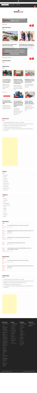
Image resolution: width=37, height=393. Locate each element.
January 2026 (5, 201)
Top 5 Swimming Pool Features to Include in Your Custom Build (7, 101)
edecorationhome (32, 391)
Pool (4, 231)
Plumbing (16, 116)
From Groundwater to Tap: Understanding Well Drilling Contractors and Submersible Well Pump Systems (18, 124)
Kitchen (27, 116)
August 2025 (5, 209)
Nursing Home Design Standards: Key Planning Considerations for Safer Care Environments (18, 301)
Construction (5, 220)
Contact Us (30, 345)
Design (16, 94)
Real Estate (5, 59)
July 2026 (5, 196)
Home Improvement (7, 116)
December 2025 (6, 203)
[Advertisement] (10, 171)
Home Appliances (6, 223)
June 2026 (5, 198)
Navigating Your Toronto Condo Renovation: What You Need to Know (29, 101)
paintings (4, 228)
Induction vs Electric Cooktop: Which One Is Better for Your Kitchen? (29, 122)
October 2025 (5, 206)
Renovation (27, 94)
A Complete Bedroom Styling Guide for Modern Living (7, 122)
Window (4, 236)
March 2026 (5, 200)
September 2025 (6, 208)
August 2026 (5, 195)
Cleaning (4, 218)
